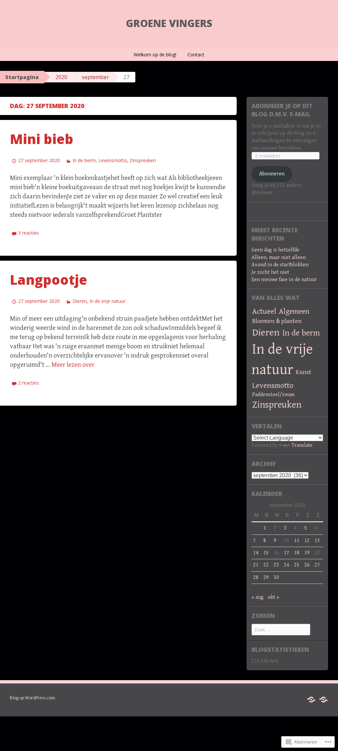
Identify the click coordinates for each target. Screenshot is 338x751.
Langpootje (48, 280)
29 (266, 577)
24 (286, 565)
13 (317, 540)
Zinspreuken (143, 160)
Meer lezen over (72, 365)
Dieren (80, 301)
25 (296, 565)
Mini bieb (41, 139)
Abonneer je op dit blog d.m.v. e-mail (282, 110)
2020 (61, 77)
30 (276, 577)
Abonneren (272, 174)
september (95, 77)
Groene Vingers (169, 23)
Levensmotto (112, 160)
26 (307, 565)
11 (296, 540)
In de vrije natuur (107, 301)
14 (255, 553)
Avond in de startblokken (280, 265)
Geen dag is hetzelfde (275, 250)
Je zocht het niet (270, 272)
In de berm (84, 160)
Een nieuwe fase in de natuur (284, 279)
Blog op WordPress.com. (33, 698)
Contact (195, 54)
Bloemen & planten (277, 321)
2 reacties (28, 383)
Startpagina (22, 77)
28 (255, 577)
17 (286, 553)
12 (307, 540)
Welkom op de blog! (155, 54)
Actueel (264, 311)
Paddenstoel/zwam (273, 394)
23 (276, 565)
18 (296, 553)
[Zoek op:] (281, 630)
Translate (302, 445)
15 (266, 553)
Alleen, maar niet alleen (279, 257)
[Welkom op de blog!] (311, 699)
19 (307, 553)
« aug (258, 597)
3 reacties (28, 233)
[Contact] (323, 699)
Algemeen (294, 311)
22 (266, 565)
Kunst (303, 372)
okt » (273, 597)
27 (317, 565)
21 (255, 565)
